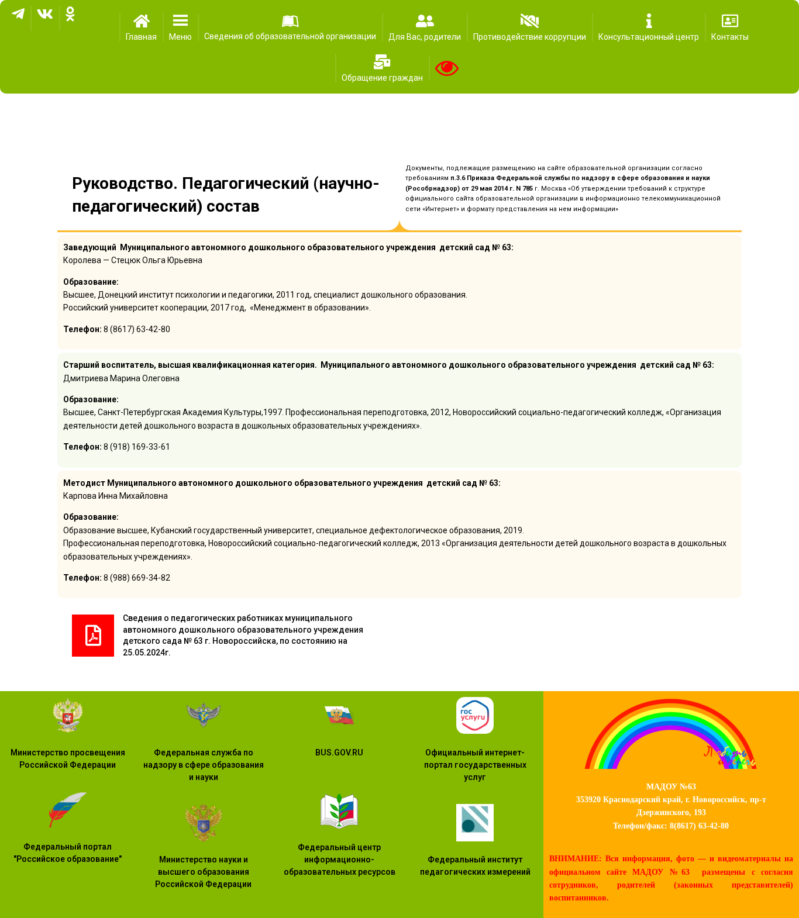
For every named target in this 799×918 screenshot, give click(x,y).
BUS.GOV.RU (339, 752)
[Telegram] (18, 18)
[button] (180, 27)
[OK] (70, 18)
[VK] (45, 18)
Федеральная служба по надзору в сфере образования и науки (203, 765)
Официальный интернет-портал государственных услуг (475, 765)
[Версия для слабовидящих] (446, 68)
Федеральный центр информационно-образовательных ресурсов (339, 859)
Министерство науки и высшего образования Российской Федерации (203, 872)
